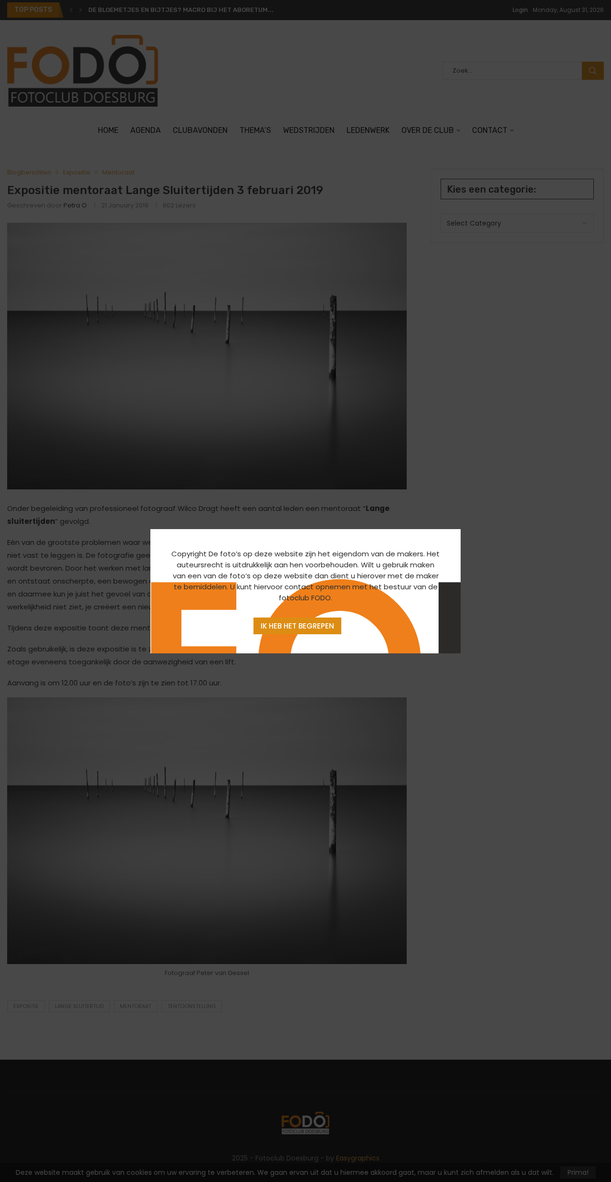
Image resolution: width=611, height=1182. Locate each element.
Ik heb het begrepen (297, 626)
